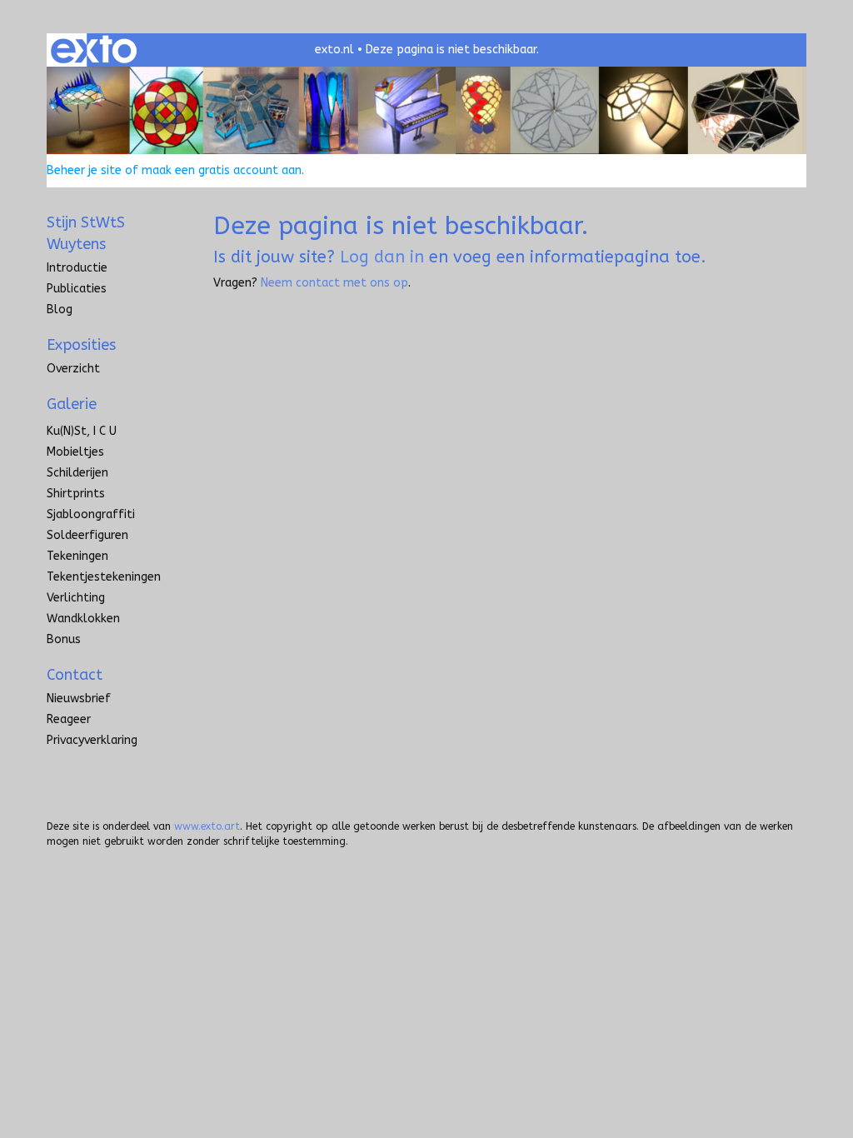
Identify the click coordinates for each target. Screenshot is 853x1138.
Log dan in (382, 257)
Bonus (64, 639)
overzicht (73, 369)
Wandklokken (83, 618)
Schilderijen (77, 473)
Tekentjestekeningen (104, 577)
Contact (74, 675)
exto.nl (334, 49)
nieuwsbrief (79, 698)
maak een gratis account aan (222, 170)
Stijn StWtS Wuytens (86, 233)
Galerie (72, 404)
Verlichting (76, 598)
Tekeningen (77, 556)
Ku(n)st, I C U (82, 431)
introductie (77, 268)
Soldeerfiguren (87, 535)
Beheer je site (84, 170)
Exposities (81, 345)
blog (59, 309)
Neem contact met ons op (334, 283)
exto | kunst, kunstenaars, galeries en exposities (94, 50)
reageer (69, 719)
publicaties (77, 289)
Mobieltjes (75, 452)
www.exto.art (207, 826)
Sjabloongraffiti (91, 514)
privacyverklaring (92, 740)
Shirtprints (76, 494)
